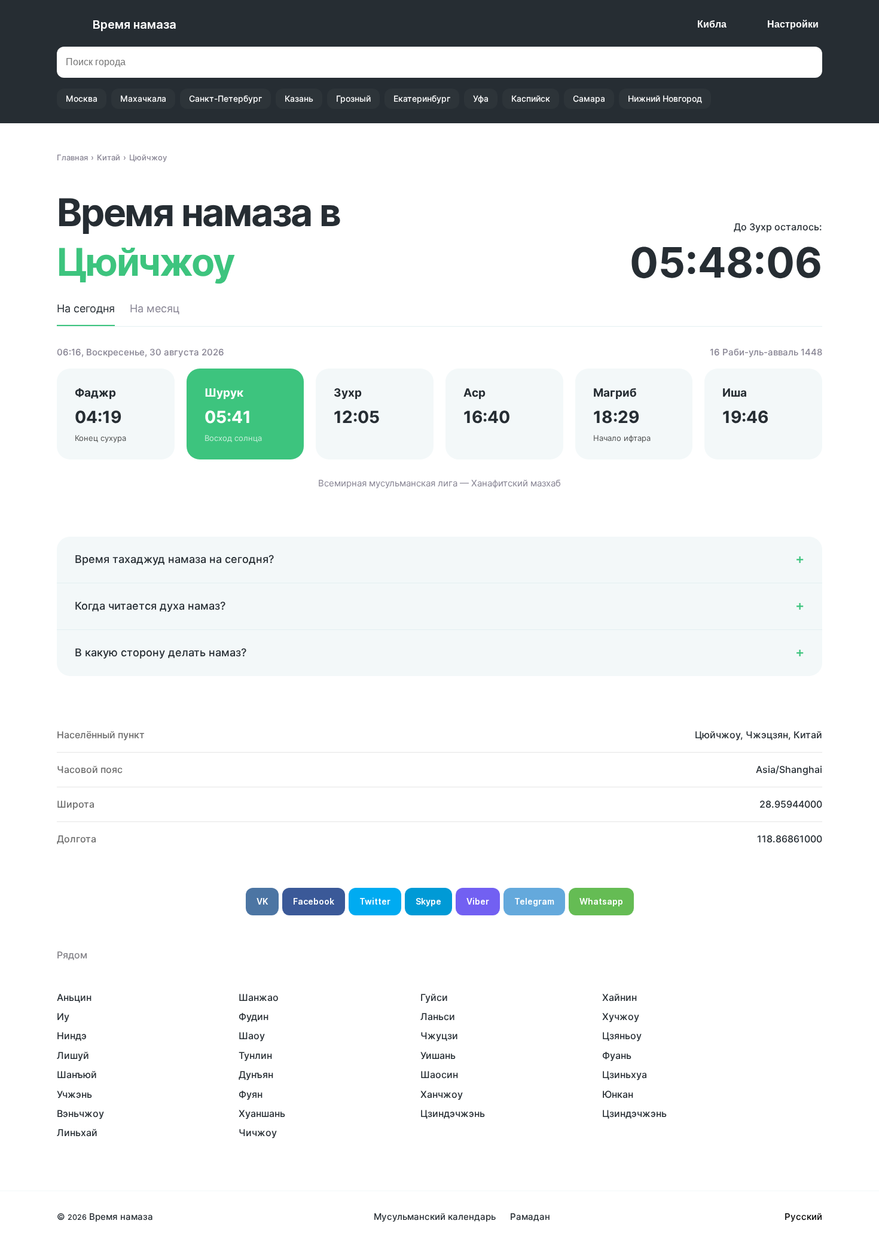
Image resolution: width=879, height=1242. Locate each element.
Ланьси (437, 1016)
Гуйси (434, 997)
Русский (803, 1216)
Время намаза (134, 24)
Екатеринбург (421, 98)
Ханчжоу (441, 1094)
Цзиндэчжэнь (452, 1113)
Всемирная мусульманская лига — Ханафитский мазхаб (439, 483)
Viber (477, 901)
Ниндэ (72, 1036)
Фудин (253, 1016)
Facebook (313, 901)
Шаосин (439, 1074)
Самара (589, 98)
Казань (299, 98)
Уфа (481, 98)
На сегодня (86, 308)
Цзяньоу (622, 1036)
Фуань (616, 1055)
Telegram (534, 901)
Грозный (353, 98)
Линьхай (77, 1132)
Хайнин (619, 997)
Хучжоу (620, 1016)
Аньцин (74, 997)
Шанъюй (77, 1074)
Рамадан (530, 1216)
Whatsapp (601, 901)
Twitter (374, 901)
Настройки (793, 24)
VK (262, 901)
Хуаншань (262, 1113)
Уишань (438, 1055)
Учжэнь (74, 1094)
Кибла (712, 24)
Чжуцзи (439, 1036)
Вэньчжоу (80, 1113)
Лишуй (73, 1055)
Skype (428, 901)
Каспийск (530, 98)
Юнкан (617, 1094)
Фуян (251, 1094)
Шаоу (252, 1036)
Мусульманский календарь (435, 1216)
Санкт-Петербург (225, 98)
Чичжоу (258, 1132)
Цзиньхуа (624, 1074)
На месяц (154, 308)
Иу (63, 1016)
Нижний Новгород (665, 98)
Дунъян (256, 1074)
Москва (81, 98)
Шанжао (259, 997)
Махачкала (143, 98)
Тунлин (255, 1055)
